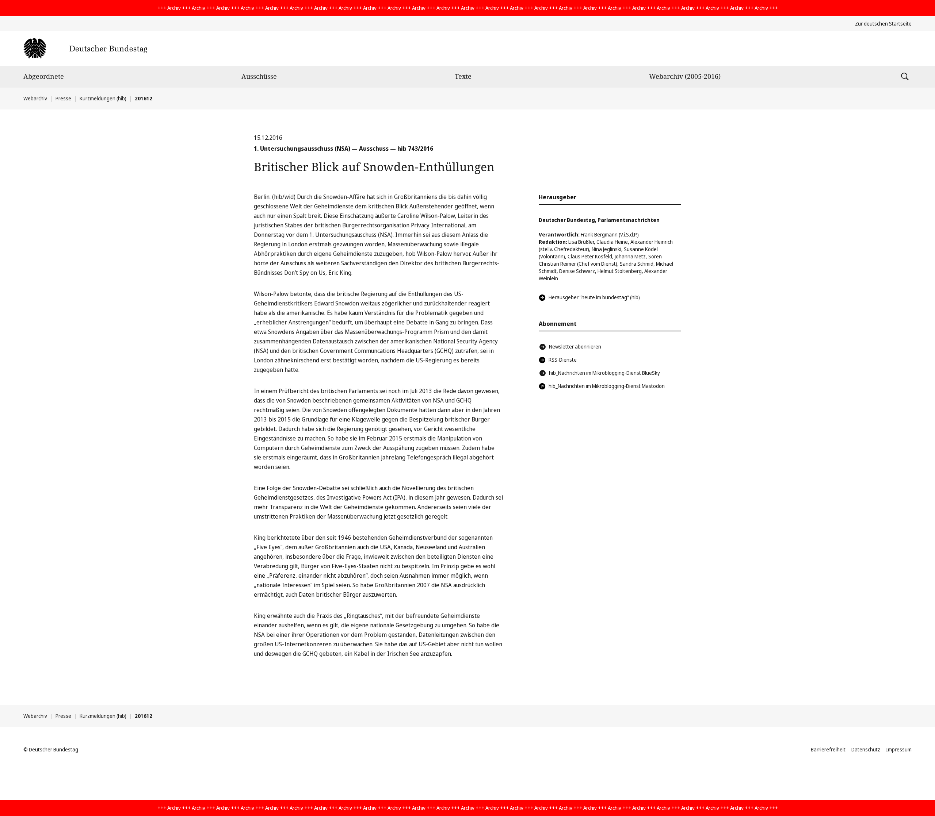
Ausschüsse (259, 76)
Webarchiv (35, 98)
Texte (463, 76)
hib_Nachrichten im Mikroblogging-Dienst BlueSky (604, 372)
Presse (63, 98)
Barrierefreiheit (828, 749)
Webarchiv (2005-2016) (685, 76)
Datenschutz (865, 749)
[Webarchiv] (85, 48)
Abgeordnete (43, 76)
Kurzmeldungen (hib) (103, 98)
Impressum (899, 749)
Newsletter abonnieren (575, 346)
